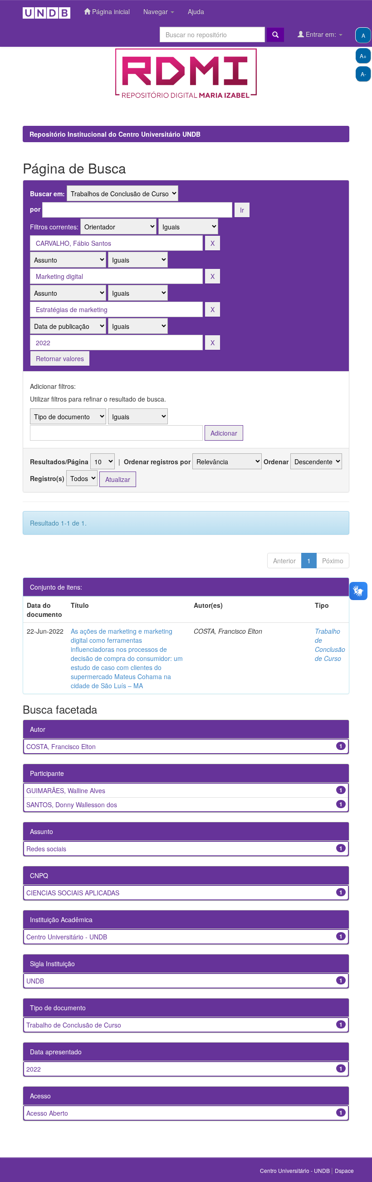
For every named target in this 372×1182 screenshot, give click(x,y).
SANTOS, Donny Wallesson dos (71, 804)
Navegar (156, 11)
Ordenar (276, 461)
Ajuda (196, 11)
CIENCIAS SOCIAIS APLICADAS (72, 892)
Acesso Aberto (47, 1112)
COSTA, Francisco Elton (61, 746)
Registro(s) (47, 478)
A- (363, 74)
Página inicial (110, 11)
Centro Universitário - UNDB (66, 936)
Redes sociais (46, 848)
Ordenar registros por (157, 461)
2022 (33, 1068)
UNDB (35, 980)
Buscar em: (47, 193)
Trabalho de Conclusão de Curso (330, 644)
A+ (363, 56)
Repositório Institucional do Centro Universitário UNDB (115, 134)
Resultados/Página (59, 461)
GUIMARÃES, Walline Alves (65, 790)
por (35, 209)
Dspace (344, 1170)
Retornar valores (60, 358)
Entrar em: (321, 34)
